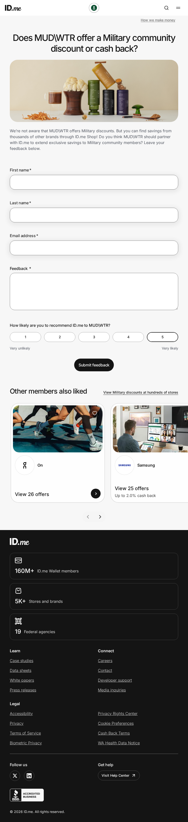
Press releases (23, 690)
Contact (105, 670)
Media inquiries (112, 690)
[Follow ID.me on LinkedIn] (29, 776)
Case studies (21, 660)
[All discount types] (94, 8)
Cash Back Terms (114, 733)
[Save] (95, 413)
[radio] (25, 337)
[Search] (166, 8)
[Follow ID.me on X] (15, 776)
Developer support (115, 680)
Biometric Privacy (26, 742)
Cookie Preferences (116, 723)
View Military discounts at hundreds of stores (140, 392)
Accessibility (21, 713)
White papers (22, 680)
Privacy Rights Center (118, 713)
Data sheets (20, 670)
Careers (105, 660)
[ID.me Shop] (16, 8)
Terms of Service (25, 733)
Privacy (17, 723)
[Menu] (178, 8)
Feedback (20, 268)
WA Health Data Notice (119, 742)
